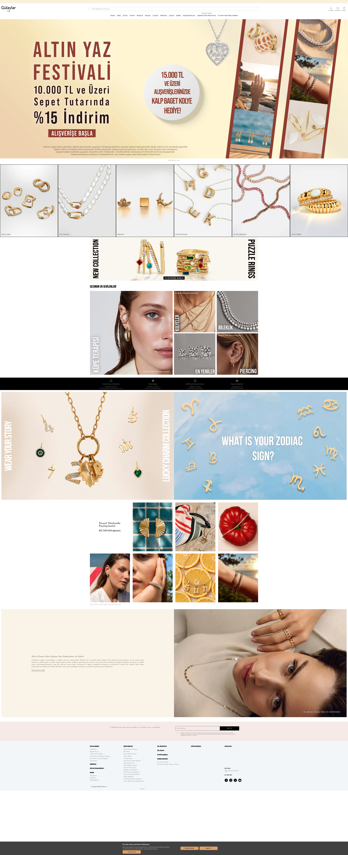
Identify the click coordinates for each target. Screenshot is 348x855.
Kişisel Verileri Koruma (130, 754)
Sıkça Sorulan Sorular (130, 767)
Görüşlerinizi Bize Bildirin (131, 770)
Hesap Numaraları (129, 763)
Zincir (132, 15)
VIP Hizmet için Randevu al (132, 772)
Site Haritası (93, 760)
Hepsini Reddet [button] (189, 848)
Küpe (119, 15)
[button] (168, 160)
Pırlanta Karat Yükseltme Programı (100, 756)
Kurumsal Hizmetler (163, 762)
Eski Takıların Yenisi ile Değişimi (99, 758)
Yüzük (112, 15)
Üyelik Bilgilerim (94, 780)
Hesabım (92, 773)
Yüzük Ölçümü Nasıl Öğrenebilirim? (134, 781)
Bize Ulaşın (127, 751)
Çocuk (171, 15)
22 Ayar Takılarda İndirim (228, 15)
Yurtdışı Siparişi (128, 758)
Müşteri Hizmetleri (128, 746)
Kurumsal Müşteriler (162, 759)
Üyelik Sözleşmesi (129, 776)
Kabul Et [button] (208, 848)
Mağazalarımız (94, 751)
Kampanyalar (93, 764)
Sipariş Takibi (127, 756)
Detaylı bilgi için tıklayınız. (151, 849)
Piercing (163, 15)
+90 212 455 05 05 (233, 771)
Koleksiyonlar (189, 15)
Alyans (155, 15)
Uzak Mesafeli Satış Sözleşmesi (133, 779)
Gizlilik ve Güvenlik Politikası (132, 774)
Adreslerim (93, 778)
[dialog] (174, 848)
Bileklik (140, 15)
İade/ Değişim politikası (130, 765)
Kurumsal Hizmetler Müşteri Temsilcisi (168, 764)
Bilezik (147, 15)
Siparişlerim (93, 775)
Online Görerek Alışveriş (130, 749)
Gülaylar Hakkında (94, 746)
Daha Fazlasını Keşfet (38, 670)
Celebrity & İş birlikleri (96, 754)
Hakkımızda (93, 749)
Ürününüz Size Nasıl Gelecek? (132, 760)
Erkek (178, 15)
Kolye (125, 15)
